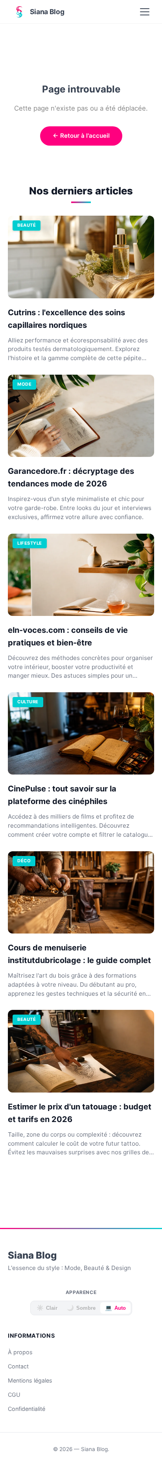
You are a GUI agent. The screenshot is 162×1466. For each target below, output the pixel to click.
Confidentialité (26, 1408)
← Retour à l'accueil (81, 135)
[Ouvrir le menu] (144, 11)
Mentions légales (30, 1380)
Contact (18, 1366)
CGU (14, 1394)
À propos (20, 1352)
